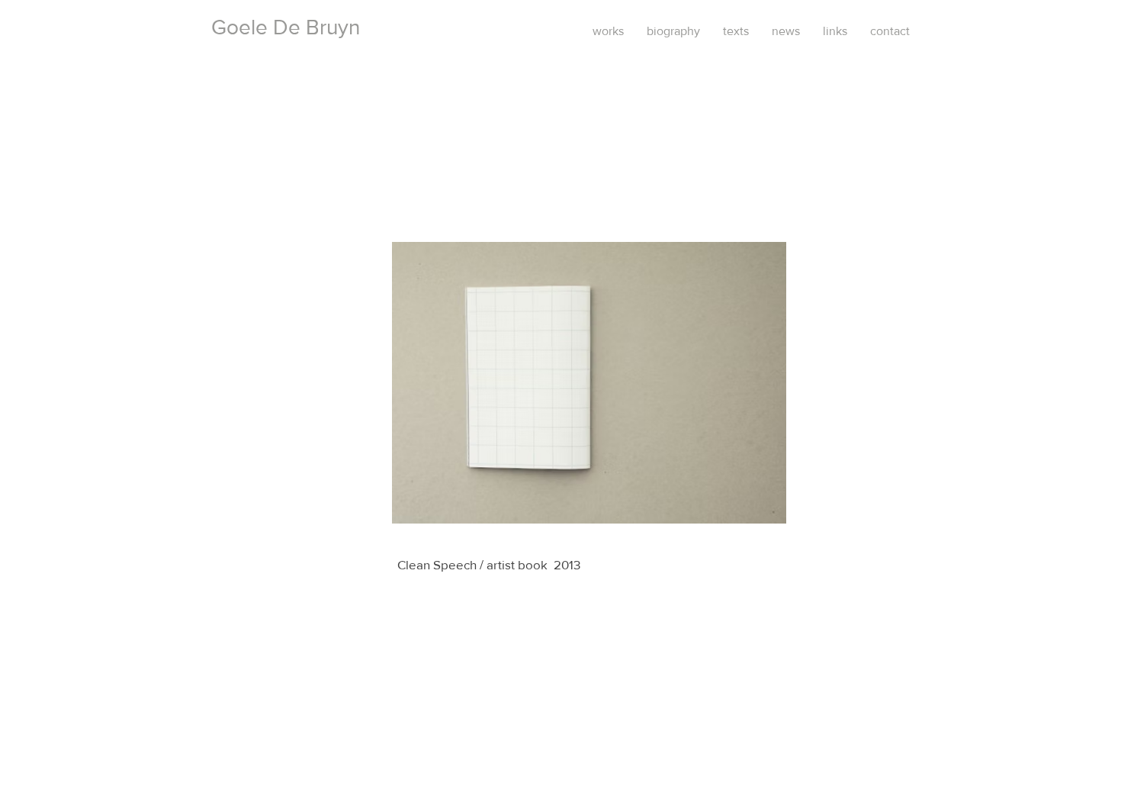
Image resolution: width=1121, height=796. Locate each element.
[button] (588, 383)
